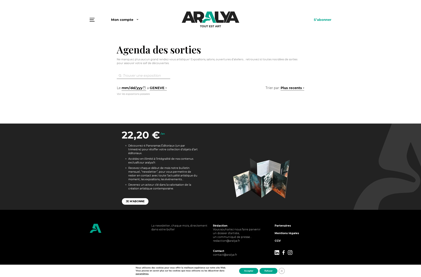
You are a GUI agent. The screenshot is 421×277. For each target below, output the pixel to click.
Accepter (248, 270)
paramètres (142, 273)
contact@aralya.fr (225, 254)
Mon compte (122, 20)
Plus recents (291, 88)
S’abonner (322, 20)
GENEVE (157, 88)
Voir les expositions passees (133, 93)
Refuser (268, 270)
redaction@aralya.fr (226, 240)
